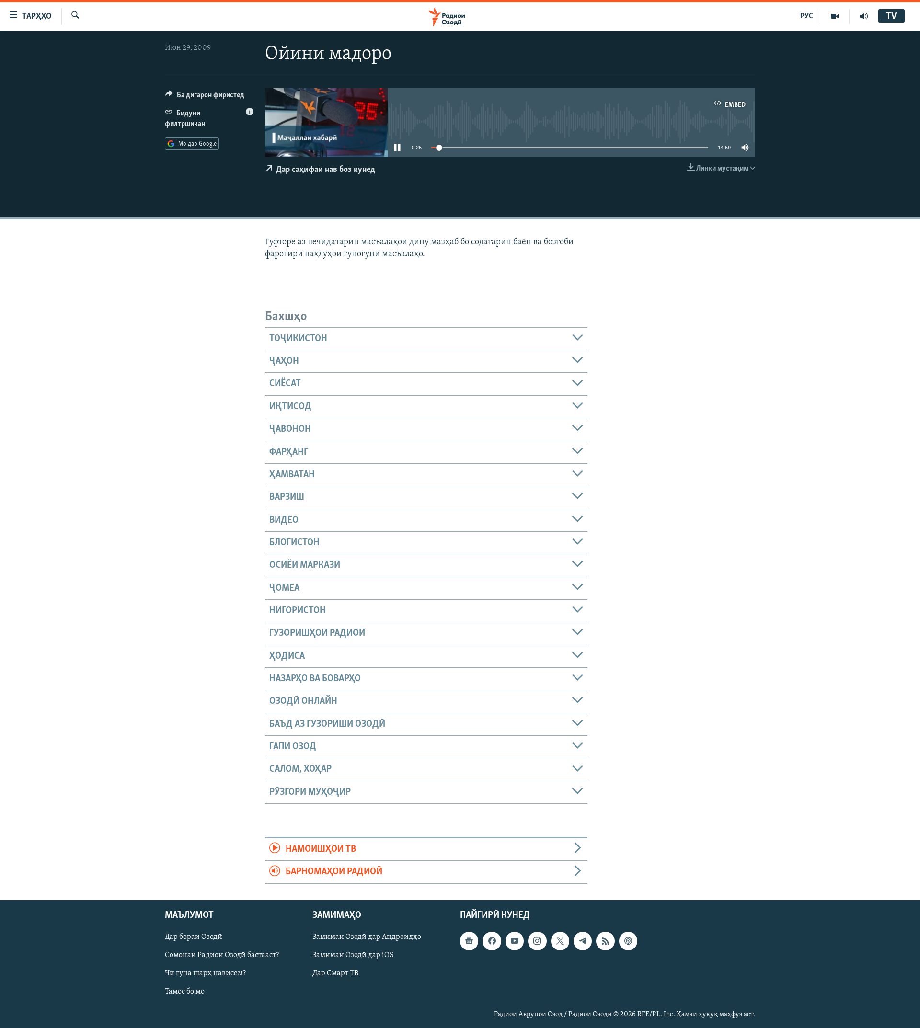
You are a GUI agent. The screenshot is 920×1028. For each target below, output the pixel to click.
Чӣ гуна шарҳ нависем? (205, 973)
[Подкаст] (628, 941)
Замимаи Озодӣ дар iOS (353, 955)
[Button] (204, 97)
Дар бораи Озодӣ (193, 937)
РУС (806, 16)
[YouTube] (835, 16)
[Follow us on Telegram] (583, 941)
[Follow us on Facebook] (492, 941)
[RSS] (605, 941)
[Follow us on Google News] (469, 941)
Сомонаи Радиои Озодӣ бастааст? (222, 955)
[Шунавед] (864, 16)
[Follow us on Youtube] (515, 941)
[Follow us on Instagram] (537, 941)
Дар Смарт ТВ (335, 973)
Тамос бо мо (185, 991)
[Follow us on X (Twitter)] (560, 941)
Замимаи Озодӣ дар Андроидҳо (366, 937)
